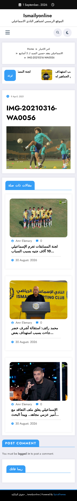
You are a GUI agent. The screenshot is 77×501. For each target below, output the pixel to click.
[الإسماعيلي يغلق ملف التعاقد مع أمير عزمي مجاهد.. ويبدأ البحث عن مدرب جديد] (38, 381)
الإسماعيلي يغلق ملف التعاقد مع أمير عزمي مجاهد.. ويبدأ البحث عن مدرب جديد (34, 412)
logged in (24, 454)
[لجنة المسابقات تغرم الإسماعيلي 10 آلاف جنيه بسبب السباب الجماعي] (38, 218)
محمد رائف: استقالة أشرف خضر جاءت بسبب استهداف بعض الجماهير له (34, 330)
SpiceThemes (59, 494)
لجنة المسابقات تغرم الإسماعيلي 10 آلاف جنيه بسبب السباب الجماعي (34, 249)
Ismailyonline (37, 15)
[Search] (57, 32)
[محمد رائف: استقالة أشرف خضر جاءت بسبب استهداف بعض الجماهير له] (38, 300)
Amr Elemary (24, 241)
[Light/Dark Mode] (67, 32)
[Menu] (7, 32)
